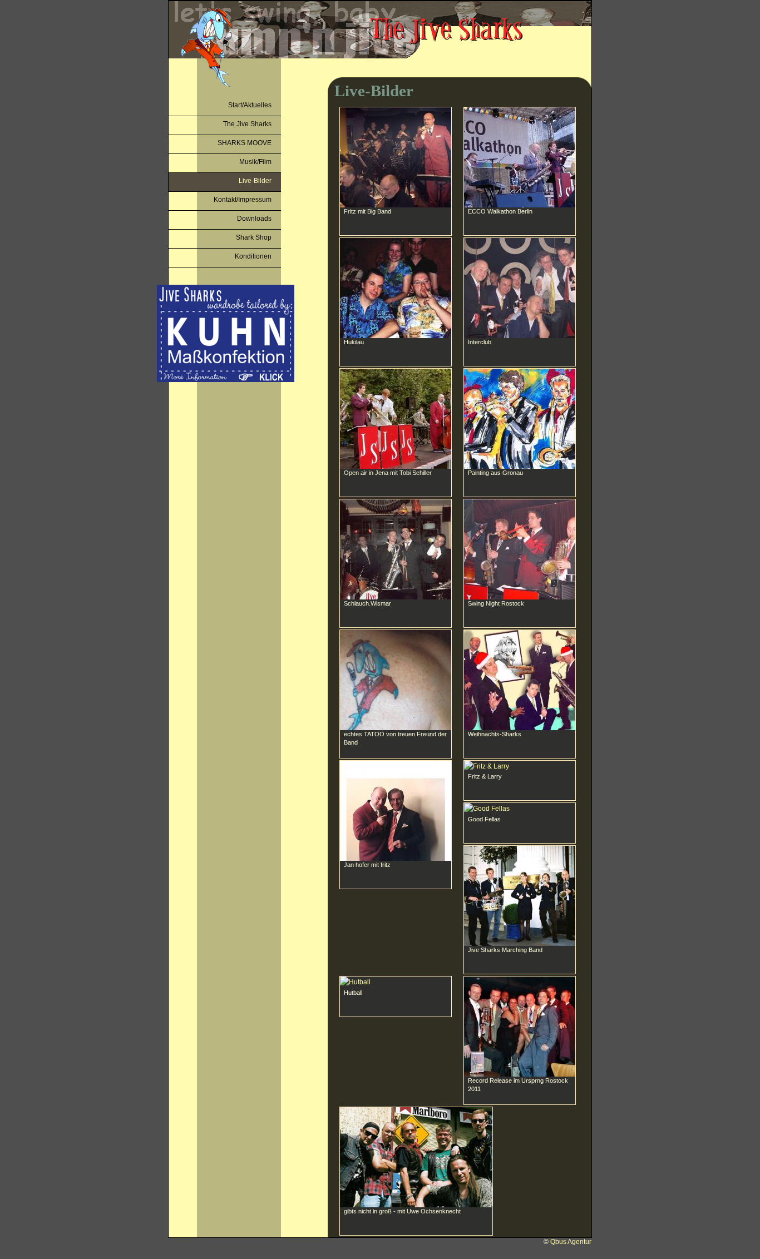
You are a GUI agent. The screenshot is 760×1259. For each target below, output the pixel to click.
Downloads (254, 218)
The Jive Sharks (247, 124)
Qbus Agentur (570, 1242)
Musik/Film (255, 162)
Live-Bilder (255, 181)
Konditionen (253, 256)
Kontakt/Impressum (243, 200)
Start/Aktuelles (250, 105)
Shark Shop (254, 237)
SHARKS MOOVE (245, 143)
